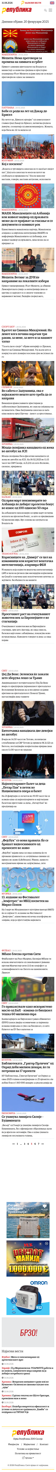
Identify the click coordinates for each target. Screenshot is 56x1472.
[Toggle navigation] (50, 10)
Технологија (10, 554)
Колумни (7, 160)
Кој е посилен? (12, 164)
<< (13, 1144)
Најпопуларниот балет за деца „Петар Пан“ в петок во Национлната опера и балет (23, 787)
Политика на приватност (28, 1453)
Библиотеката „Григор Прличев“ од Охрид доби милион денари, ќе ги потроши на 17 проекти (28, 1067)
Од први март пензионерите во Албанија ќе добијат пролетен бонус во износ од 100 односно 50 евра (28, 504)
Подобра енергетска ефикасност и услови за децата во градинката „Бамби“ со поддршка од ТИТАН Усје (25, 1409)
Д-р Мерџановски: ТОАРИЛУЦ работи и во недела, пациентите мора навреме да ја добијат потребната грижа (27, 1371)
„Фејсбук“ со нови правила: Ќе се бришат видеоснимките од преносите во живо (25, 844)
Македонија (9, 54)
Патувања (8, 108)
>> (42, 1144)
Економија (8, 1113)
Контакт (44, 1444)
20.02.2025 (23, 55)
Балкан (6, 497)
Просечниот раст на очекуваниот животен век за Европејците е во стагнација (26, 618)
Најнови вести (12, 1351)
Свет (4, 610)
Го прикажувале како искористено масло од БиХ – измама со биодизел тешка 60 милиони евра (27, 1010)
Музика (6, 894)
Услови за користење (28, 1449)
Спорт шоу (8, 327)
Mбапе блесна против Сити (21, 954)
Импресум (13, 1444)
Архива (28, 1458)
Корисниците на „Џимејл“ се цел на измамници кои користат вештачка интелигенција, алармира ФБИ (27, 561)
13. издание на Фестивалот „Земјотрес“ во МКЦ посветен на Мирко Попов (25, 901)
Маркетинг (29, 1444)
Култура (6, 780)
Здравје (6, 1368)
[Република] (17, 10)
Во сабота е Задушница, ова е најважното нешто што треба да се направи (27, 394)
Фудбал (6, 950)
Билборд (6, 1406)
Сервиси (7, 387)
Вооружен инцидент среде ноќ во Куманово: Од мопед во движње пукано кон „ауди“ (25, 1384)
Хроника (7, 444)
